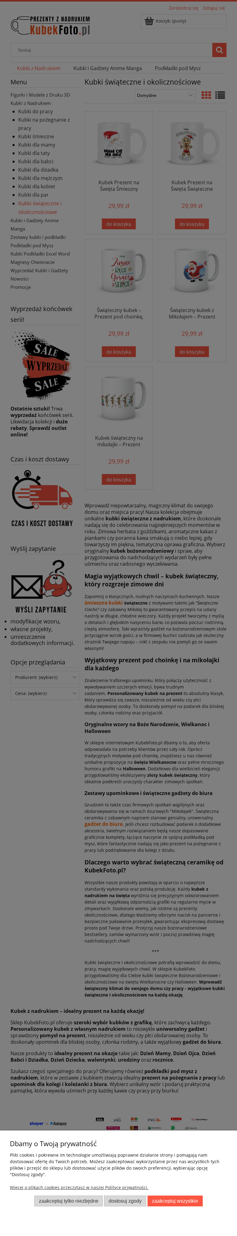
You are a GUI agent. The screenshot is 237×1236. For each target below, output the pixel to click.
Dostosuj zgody (125, 1201)
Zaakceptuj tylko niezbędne (68, 1201)
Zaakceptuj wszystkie (175, 1201)
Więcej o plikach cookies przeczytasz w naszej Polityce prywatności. (79, 1187)
